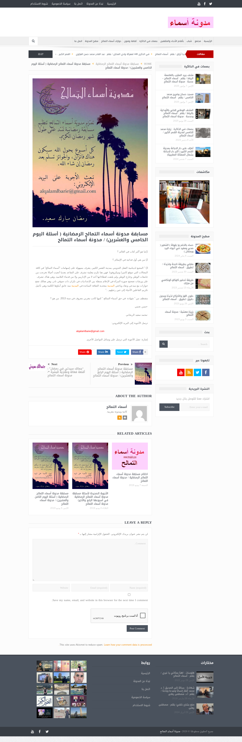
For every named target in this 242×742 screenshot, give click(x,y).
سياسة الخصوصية (61, 3)
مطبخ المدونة (91, 41)
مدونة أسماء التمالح (170, 731)
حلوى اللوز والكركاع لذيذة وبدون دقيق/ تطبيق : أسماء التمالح (176, 297)
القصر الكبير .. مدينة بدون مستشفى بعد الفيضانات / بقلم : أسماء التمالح (56, 54)
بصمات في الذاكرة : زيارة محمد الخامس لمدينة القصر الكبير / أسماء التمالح (176, 132)
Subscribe (169, 407)
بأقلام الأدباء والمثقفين (172, 41)
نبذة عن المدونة (94, 3)
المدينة (111, 285)
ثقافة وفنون (130, 41)
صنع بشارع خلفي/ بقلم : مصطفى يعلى (176, 706)
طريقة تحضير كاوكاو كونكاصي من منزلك (177, 282)
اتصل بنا (78, 3)
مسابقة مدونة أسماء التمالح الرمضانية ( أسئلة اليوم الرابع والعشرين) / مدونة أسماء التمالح (113, 372)
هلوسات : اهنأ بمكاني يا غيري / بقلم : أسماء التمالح (177, 674)
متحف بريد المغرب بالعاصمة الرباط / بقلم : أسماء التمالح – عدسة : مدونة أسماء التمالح (177, 78)
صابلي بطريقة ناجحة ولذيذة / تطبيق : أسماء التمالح (177, 266)
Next (54, 364)
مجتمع (198, 41)
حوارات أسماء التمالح (111, 41)
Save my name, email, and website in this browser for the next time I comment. (100, 600)
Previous (123, 364)
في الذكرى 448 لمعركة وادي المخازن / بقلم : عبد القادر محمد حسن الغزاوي (134, 54)
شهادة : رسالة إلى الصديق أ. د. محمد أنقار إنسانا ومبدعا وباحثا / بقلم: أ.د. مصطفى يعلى (177, 691)
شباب (189, 41)
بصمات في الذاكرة (148, 41)
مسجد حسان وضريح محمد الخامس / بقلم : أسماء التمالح (177, 96)
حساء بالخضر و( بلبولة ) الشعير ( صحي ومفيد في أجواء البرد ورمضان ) (176, 248)
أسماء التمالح (116, 407)
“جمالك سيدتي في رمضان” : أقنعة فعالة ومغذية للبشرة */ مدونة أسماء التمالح (66, 372)
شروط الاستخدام (39, 3)
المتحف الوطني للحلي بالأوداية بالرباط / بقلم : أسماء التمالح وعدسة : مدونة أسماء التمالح (176, 113)
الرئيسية (111, 3)
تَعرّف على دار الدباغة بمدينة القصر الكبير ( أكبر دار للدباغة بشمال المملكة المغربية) (178, 151)
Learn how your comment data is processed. (105, 644)
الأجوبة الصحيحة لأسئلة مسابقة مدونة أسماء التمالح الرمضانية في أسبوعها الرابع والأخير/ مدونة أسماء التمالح (90, 498)
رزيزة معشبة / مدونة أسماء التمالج (179, 313)
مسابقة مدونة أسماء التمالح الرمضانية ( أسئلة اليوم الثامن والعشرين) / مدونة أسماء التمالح (51, 498)
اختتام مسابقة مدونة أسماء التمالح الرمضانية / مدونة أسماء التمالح (130, 477)
